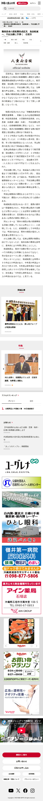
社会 (21, 14)
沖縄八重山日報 (7, 22)
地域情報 (25, 43)
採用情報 (31, 774)
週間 (31, 401)
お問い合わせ (21, 761)
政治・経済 (13, 14)
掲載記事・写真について (11, 779)
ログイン (33, 3)
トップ (4, 14)
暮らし (16, 43)
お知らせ (7, 422)
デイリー (11, 401)
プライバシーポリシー (31, 779)
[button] (3, 315)
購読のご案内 (21, 755)
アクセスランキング (9, 395)
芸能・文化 (31, 14)
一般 (22, 22)
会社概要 (11, 774)
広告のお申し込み (21, 768)
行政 (23, 39)
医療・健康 (7, 43)
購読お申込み (22, 3)
